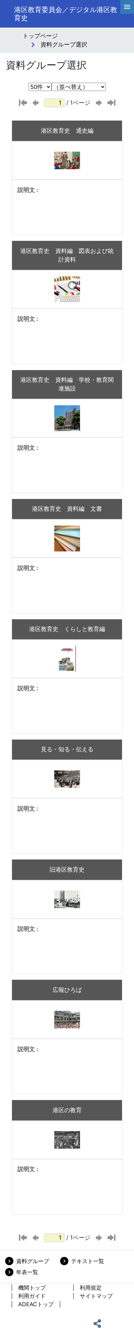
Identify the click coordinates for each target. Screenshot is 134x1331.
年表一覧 (27, 1272)
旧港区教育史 (67, 869)
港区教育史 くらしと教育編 (67, 629)
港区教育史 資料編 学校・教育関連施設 (67, 384)
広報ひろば (67, 989)
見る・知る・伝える (67, 749)
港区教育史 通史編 (67, 130)
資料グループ (32, 1261)
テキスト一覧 (87, 1261)
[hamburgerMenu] (127, 7)
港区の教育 (67, 1110)
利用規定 (91, 1287)
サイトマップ (96, 1295)
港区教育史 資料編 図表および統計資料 (67, 255)
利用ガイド (32, 1295)
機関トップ (32, 1287)
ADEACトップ (36, 1304)
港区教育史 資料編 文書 (67, 508)
